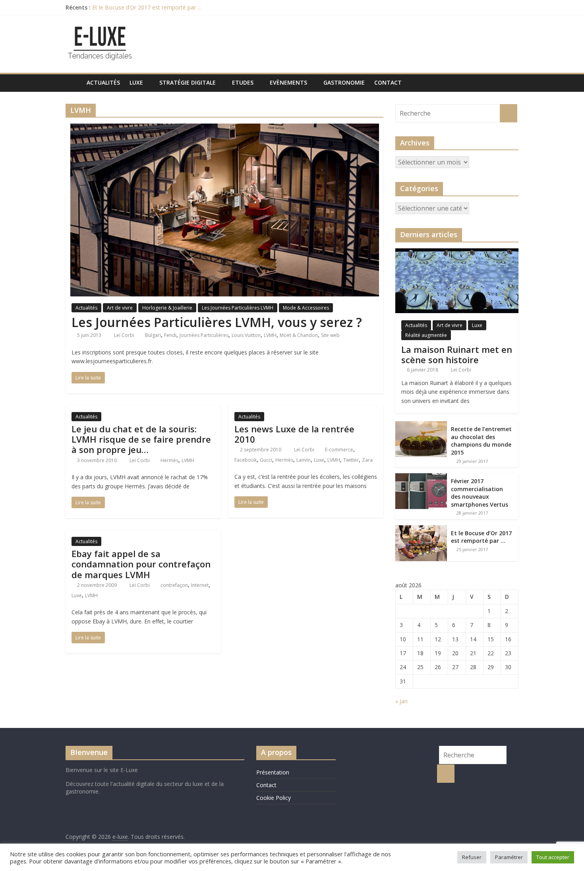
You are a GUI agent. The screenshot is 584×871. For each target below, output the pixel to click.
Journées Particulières (204, 335)
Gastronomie (344, 82)
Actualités (103, 82)
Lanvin (303, 460)
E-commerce (339, 449)
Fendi (170, 335)
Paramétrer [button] (509, 857)
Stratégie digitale (187, 82)
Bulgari (153, 335)
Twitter (351, 460)
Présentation (272, 772)
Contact (388, 82)
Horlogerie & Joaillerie (167, 307)
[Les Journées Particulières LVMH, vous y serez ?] (224, 128)
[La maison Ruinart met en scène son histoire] (456, 252)
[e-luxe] (74, 82)
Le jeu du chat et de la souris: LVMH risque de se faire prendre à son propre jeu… (141, 439)
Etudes (242, 82)
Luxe (136, 82)
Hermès (169, 460)
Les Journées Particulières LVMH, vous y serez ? (217, 322)
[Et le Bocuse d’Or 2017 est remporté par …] (421, 529)
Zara (367, 460)
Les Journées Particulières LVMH (237, 307)
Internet (200, 585)
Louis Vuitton (246, 335)
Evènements (288, 82)
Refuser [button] (472, 857)
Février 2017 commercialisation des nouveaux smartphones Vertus (479, 492)
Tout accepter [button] (552, 857)
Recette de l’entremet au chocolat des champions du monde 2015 (481, 440)
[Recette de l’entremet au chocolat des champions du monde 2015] (421, 425)
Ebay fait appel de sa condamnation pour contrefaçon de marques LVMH (141, 564)
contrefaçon (174, 585)
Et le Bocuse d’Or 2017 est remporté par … (147, 7)
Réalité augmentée (426, 335)
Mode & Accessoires (306, 307)
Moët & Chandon (299, 335)
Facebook (245, 460)
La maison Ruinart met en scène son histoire (456, 354)
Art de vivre (120, 307)
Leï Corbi (124, 335)
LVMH (270, 335)
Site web (330, 335)
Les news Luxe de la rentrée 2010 (294, 434)
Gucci (266, 460)
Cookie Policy (273, 797)
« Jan (401, 701)
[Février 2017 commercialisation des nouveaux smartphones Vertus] (421, 477)
